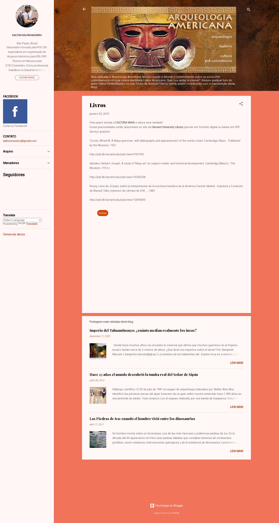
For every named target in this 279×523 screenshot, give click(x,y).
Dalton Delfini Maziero (27, 35)
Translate (32, 224)
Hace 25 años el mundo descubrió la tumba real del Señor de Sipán (144, 374)
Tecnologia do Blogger (168, 505)
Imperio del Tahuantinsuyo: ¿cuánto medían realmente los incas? (143, 330)
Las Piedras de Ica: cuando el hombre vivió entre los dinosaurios (142, 418)
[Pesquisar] (248, 10)
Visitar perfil (27, 77)
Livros (102, 213)
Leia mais (236, 363)
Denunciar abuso (14, 234)
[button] (241, 104)
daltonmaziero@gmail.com (20, 141)
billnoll (176, 513)
